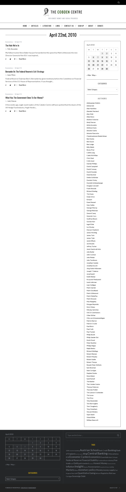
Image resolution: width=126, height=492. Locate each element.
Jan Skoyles (90, 244)
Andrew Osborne (92, 119)
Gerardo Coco (91, 216)
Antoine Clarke (92, 130)
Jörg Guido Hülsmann (94, 268)
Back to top (113, 488)
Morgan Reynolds (93, 304)
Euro (110, 457)
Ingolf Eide (90, 224)
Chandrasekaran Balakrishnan (97, 136)
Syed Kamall (91, 379)
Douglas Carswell (92, 186)
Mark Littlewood (92, 293)
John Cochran (91, 255)
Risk (110, 473)
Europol (89, 199)
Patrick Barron (92, 321)
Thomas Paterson (93, 387)
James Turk (90, 235)
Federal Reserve (74, 460)
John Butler (90, 252)
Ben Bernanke (79, 454)
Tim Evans (90, 194)
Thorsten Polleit (92, 390)
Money (99, 470)
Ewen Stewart (91, 202)
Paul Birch (90, 326)
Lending (111, 467)
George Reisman (92, 210)
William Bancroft (92, 420)
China (110, 454)
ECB (67, 457)
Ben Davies (90, 139)
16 (106, 61)
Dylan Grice (91, 197)
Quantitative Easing (86, 473)
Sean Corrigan (91, 370)
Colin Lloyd (90, 161)
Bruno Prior (90, 150)
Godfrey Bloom (92, 219)
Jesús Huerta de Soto (94, 249)
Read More (22, 59)
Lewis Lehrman (92, 282)
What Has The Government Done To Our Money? (24, 97)
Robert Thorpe (92, 362)
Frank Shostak (91, 188)
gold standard (83, 463)
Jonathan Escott (92, 266)
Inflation (70, 466)
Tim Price (90, 398)
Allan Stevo (90, 117)
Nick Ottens (91, 307)
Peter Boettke (91, 343)
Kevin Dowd (91, 340)
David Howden (92, 172)
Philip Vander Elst (92, 337)
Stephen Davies (92, 373)
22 (102, 65)
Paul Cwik (90, 329)
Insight (79, 466)
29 (102, 69)
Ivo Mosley (90, 227)
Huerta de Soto (111, 463)
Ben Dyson (90, 141)
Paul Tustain (91, 332)
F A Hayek (114, 457)
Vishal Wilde (91, 417)
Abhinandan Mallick (93, 103)
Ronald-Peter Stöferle (94, 365)
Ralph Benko (91, 348)
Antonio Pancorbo (93, 133)
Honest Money (100, 463)
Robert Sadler (91, 359)
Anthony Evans (92, 128)
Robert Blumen (92, 354)
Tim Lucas (90, 395)
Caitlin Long (91, 153)
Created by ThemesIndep (28, 488)
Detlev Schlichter (92, 177)
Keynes (86, 467)
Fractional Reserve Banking (105, 460)
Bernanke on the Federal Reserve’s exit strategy (24, 71)
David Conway (91, 169)
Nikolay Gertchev (93, 310)
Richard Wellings (92, 351)
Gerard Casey (91, 213)
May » (94, 75)
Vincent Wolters (92, 412)
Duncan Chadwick (93, 230)
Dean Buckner (91, 175)
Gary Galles (90, 205)
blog (85, 453)
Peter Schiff (74, 473)
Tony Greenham (92, 409)
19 (89, 65)
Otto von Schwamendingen (96, 318)
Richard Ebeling (92, 191)
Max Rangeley (91, 301)
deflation (116, 454)
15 (102, 61)
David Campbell (92, 166)
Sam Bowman (91, 368)
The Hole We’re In (12, 45)
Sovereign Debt (78, 476)
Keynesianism (94, 467)
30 (107, 69)
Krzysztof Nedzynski (94, 279)
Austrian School (89, 450)
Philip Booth (91, 335)
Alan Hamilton (91, 108)
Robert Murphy (92, 357)
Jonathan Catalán (92, 263)
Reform (97, 473)
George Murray (92, 208)
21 (98, 65)
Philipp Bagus (91, 346)
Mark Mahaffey (92, 296)
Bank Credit (103, 450)
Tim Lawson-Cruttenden (95, 392)
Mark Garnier (91, 288)
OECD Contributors (93, 312)
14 (98, 61)
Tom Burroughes (92, 403)
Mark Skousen (91, 299)
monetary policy (87, 469)
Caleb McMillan (92, 155)
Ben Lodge (90, 144)
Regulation (105, 473)
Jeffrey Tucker (92, 246)
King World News (104, 467)
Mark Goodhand (92, 290)
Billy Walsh (90, 147)
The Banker (90, 381)
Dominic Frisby (92, 180)
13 (93, 61)
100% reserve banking (73, 450)
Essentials (104, 457)
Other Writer (91, 315)
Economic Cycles (78, 456)
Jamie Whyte (11, 75)
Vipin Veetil (90, 414)
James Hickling (92, 232)
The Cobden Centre (93, 384)
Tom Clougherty (92, 406)
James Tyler (91, 238)
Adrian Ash (90, 106)
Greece (91, 463)
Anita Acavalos (92, 125)
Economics (9, 42)
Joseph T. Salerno (92, 271)
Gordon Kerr (91, 221)
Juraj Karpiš (91, 274)
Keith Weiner (91, 277)
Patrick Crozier (92, 323)
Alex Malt (90, 114)
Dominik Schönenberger (95, 183)
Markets (70, 470)
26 (89, 69)
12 (89, 61)
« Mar (89, 75)
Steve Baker (91, 376)
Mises (76, 470)
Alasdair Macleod (93, 111)
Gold (75, 463)
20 (93, 65)
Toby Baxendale (12, 49)
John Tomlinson (92, 260)
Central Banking (97, 453)
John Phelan (91, 257)
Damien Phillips (92, 164)
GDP (72, 463)
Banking (112, 450)
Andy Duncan (11, 101)
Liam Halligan (91, 285)
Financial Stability (90, 460)
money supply (109, 470)
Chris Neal (90, 158)
